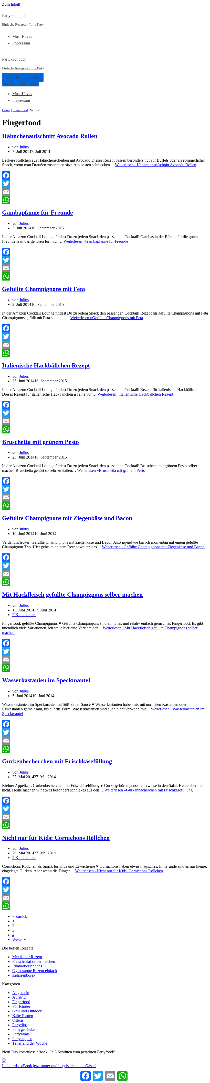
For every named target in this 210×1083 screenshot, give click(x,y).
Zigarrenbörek (23, 975)
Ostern (17, 1020)
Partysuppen (22, 1038)
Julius (24, 147)
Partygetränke (23, 1029)
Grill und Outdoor (26, 1011)
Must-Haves (22, 36)
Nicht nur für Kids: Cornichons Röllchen (56, 837)
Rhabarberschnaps (27, 966)
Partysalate (21, 1034)
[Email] (105, 192)
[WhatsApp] (105, 200)
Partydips (19, 1025)
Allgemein (20, 992)
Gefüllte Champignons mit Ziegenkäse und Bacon (67, 518)
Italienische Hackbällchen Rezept (46, 365)
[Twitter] (105, 184)
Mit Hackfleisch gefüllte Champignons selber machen (72, 594)
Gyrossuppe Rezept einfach (34, 970)
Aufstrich (19, 997)
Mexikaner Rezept (27, 957)
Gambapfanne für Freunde (37, 212)
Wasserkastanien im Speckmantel (46, 680)
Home (6, 110)
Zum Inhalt (11, 4)
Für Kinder (21, 1006)
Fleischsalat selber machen (33, 961)
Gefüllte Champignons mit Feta (43, 289)
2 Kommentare (24, 614)
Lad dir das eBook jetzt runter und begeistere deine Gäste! (49, 1066)
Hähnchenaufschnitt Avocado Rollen (49, 136)
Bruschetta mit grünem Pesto (40, 442)
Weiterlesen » (155, 165)
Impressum (21, 43)
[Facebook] (105, 175)
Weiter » (19, 939)
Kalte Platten (22, 1015)
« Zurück (19, 916)
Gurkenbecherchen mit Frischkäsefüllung (57, 761)
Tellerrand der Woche (29, 1043)
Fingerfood (20, 110)
